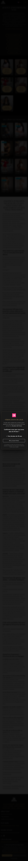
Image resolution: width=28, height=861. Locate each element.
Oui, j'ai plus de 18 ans (14, 436)
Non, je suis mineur (14, 440)
